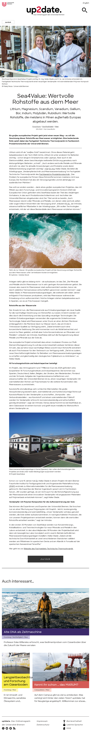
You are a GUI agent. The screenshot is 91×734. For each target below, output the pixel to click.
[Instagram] (3, 728)
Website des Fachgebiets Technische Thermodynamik (48, 549)
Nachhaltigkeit (47, 127)
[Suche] (84, 10)
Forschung (36, 127)
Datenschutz (43, 725)
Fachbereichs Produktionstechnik (54, 174)
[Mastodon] (10, 728)
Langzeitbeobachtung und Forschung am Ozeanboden (16, 680)
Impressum (42, 721)
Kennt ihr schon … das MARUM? (56, 684)
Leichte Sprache (74, 725)
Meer (57, 127)
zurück (8, 22)
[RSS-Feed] (14, 728)
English (86, 3)
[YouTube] (7, 728)
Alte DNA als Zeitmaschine (23, 632)
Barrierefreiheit (74, 721)
